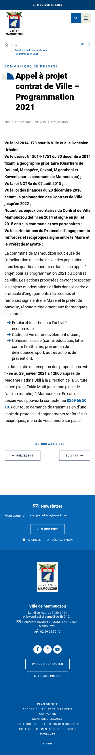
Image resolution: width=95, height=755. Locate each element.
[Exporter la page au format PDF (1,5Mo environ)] (82, 44)
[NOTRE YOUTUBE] (57, 649)
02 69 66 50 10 (50, 631)
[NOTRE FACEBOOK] (37, 649)
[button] (76, 18)
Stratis (47, 743)
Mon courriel (14, 515)
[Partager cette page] (88, 45)
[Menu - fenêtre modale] (86, 18)
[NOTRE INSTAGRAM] (47, 649)
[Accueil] (6, 45)
